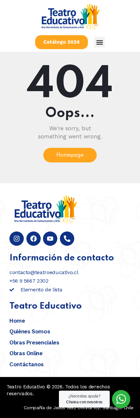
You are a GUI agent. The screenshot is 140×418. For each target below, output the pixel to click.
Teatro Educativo (26, 387)
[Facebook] (33, 238)
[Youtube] (50, 238)
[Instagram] (16, 238)
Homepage (70, 155)
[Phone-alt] (67, 238)
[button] (99, 42)
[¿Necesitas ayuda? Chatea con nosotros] (121, 399)
